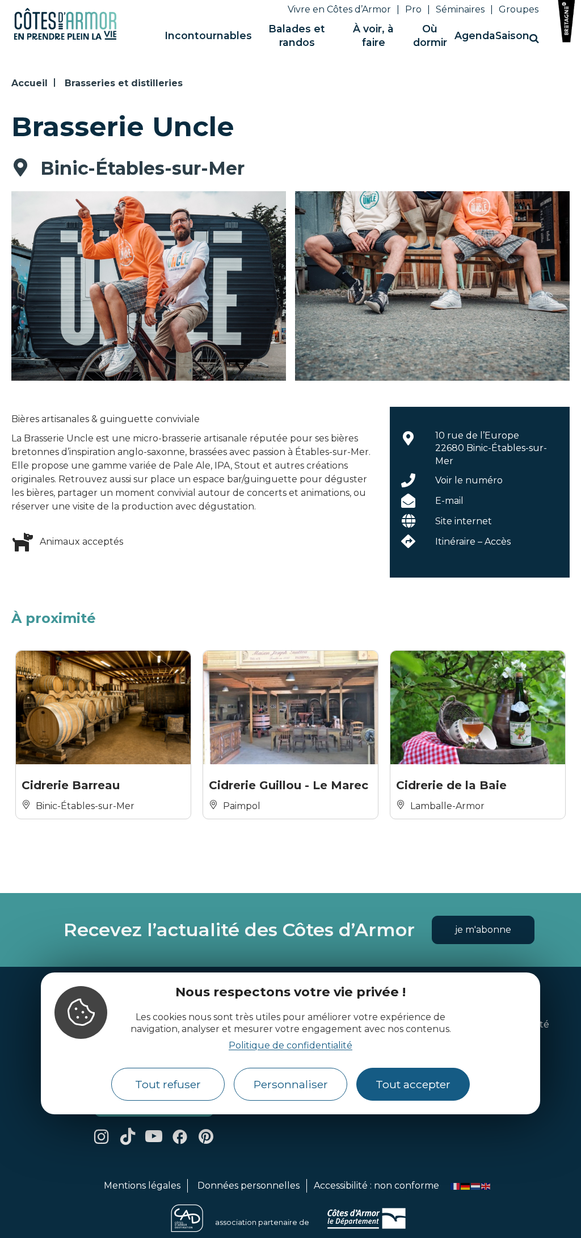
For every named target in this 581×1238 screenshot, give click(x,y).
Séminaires (460, 9)
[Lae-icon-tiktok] (127, 1136)
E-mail (449, 500)
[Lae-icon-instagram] (101, 1136)
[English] (486, 1185)
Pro (413, 9)
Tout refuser (168, 1084)
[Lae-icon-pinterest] (205, 1136)
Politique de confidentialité (290, 1045)
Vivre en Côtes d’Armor (339, 9)
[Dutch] (476, 1185)
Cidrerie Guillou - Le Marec (288, 785)
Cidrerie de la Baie (451, 785)
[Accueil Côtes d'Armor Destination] (65, 37)
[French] (456, 1185)
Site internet (463, 521)
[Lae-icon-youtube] (153, 1136)
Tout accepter (413, 1084)
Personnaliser (291, 1084)
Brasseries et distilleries (124, 83)
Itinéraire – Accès (473, 541)
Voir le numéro (469, 480)
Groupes (518, 9)
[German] (466, 1185)
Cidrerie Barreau (71, 785)
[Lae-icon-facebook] (179, 1136)
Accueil (29, 83)
